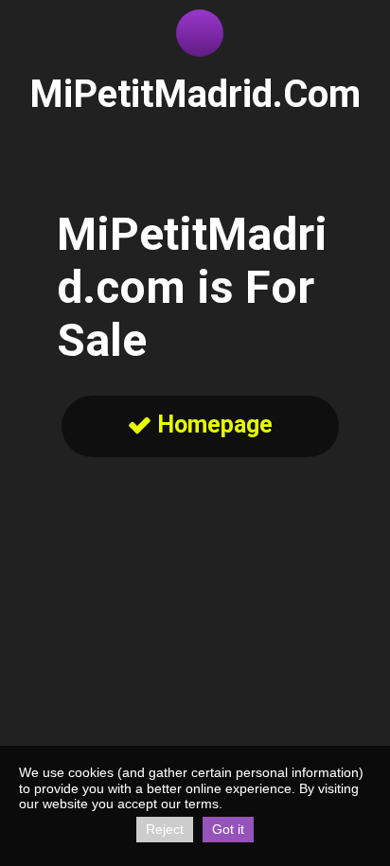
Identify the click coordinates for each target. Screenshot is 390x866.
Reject (165, 829)
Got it (228, 829)
